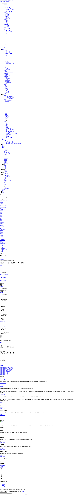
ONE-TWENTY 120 (7, 149)
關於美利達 (5, 12)
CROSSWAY (7, 74)
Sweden (1, 238)
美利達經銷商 (7, 28)
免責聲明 (3, 484)
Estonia (1, 211)
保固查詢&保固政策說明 (7, 180)
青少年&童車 (6, 76)
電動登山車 (5, 99)
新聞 (2, 138)
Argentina (1, 202)
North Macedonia (2, 229)
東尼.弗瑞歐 (7, 26)
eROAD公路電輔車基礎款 (9, 98)
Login (4, 46)
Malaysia (1, 223)
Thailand (1, 241)
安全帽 (6, 124)
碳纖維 (6, 20)
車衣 (6, 122)
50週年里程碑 (7, 17)
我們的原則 (7, 15)
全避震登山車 (7, 51)
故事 (4, 182)
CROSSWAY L (7, 80)
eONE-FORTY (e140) (8, 100)
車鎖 (6, 118)
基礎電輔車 (5, 95)
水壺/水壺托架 (7, 116)
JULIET (6, 79)
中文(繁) (3, 190)
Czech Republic (2, 209)
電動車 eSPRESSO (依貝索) (9, 131)
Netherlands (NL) (2, 226)
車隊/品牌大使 (6, 24)
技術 (2, 251)
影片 (4, 183)
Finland (1, 212)
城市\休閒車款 (6, 73)
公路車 (6, 87)
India (1, 216)
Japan (1, 219)
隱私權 (5, 184)
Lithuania (1, 221)
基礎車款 (6, 83)
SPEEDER (7, 68)
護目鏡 (6, 126)
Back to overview (2, 408)
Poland (1, 231)
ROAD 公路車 (6, 56)
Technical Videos (4, 249)
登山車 (6, 77)
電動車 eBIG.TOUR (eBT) (9, 130)
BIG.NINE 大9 (6, 150)
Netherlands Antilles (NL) (3, 227)
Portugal (1, 232)
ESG (2, 145)
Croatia (1, 208)
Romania (1, 233)
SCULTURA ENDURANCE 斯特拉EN (11, 133)
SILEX (6, 71)
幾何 (2, 247)
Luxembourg (2, 222)
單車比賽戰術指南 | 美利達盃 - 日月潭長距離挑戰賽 (13, 143)
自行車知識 (5, 140)
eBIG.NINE (7, 101)
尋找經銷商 (2, 259)
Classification (4, 252)
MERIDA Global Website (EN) (4, 200)
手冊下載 (6, 32)
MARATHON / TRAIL (8, 53)
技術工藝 (5, 19)
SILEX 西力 (7, 135)
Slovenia (1, 236)
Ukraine (1, 242)
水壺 (6, 119)
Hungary (1, 214)
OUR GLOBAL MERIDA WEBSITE (17, 197)
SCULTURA (7, 62)
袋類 (6, 112)
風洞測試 (6, 23)
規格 (2, 246)
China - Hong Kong (3, 207)
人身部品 (5, 121)
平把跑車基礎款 (7, 69)
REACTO (6, 61)
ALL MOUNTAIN (8, 54)
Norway (1, 230)
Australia (1, 203)
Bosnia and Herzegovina (3, 205)
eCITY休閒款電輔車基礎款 (9, 97)
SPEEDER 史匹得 (8, 134)
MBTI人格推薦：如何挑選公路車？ (10, 142)
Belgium (1, 204)
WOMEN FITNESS (8, 82)
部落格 (3, 139)
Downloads (3, 248)
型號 (2, 245)
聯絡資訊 (5, 181)
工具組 (6, 117)
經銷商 (5, 27)
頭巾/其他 (6, 127)
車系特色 (5, 4)
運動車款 (6, 90)
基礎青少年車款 (7, 78)
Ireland (1, 217)
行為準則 (6, 16)
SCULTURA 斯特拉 (8, 8)
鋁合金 (6, 21)
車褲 (6, 123)
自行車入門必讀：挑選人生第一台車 (10, 141)
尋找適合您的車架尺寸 (8, 31)
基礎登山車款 (7, 55)
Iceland (1, 215)
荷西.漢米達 (7, 25)
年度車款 (5, 85)
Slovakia (1, 235)
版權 (4, 185)
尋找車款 (3, 189)
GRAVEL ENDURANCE (9, 72)
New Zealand (2, 228)
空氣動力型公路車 (8, 57)
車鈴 (6, 114)
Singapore (1, 234)
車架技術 (6, 22)
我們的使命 (7, 14)
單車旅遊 (5, 178)
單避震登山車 (7, 52)
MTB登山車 (5, 50)
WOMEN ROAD (7, 81)
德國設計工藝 (7, 18)
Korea (1, 220)
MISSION (6, 10)
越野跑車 (6, 88)
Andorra (1, 201)
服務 (4, 29)
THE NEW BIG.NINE (8, 137)
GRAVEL (5, 70)
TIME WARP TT (7, 136)
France (1, 213)
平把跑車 (5, 67)
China (1, 206)
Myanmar (1, 225)
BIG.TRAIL (7, 6)
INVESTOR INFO (6, 188)
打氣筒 (6, 115)
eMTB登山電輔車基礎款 (9, 96)
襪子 (6, 125)
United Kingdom (2, 243)
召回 (4, 179)
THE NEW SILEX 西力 (8, 11)
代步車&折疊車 (7, 75)
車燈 (6, 113)
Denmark (1, 210)
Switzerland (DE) (2, 239)
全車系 (3, 49)
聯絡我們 (3, 483)
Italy (1, 218)
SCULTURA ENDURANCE (9, 9)
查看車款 (5, 93)
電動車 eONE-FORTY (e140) (9, 129)
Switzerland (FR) (2, 240)
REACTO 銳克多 (8, 7)
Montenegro (2, 224)
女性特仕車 (7, 91)
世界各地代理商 (7, 30)
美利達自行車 (7, 13)
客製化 (3, 144)
